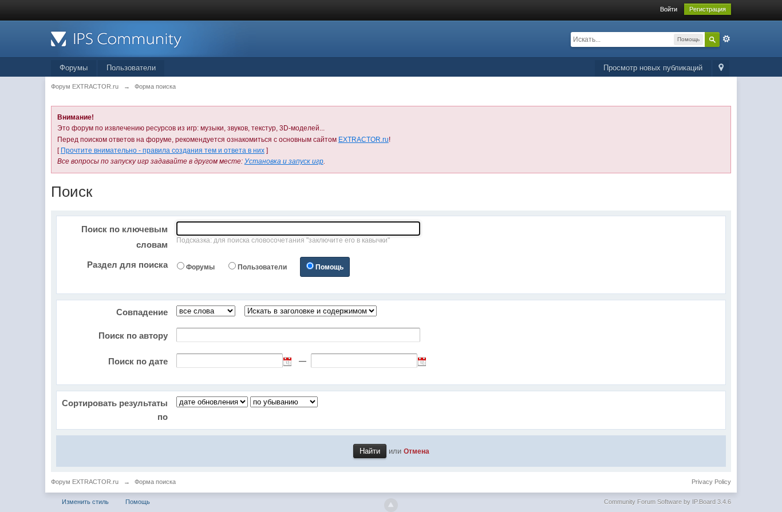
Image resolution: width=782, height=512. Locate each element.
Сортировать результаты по (115, 410)
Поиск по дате (138, 361)
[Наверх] (391, 505)
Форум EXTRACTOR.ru (85, 481)
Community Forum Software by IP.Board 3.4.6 (667, 501)
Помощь (329, 267)
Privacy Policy (711, 481)
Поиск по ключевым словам (124, 236)
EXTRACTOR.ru (363, 140)
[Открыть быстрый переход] (721, 68)
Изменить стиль (85, 501)
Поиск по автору (133, 335)
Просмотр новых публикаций (652, 67)
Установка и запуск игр (283, 161)
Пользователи (131, 67)
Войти (668, 9)
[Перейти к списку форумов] (153, 38)
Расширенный (726, 38)
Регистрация (707, 9)
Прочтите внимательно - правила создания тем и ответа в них (162, 150)
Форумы (74, 67)
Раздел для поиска (127, 264)
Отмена (416, 451)
